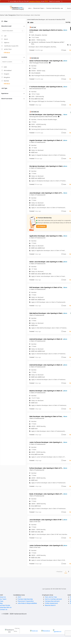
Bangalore (7, 77)
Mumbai (6, 81)
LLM (5, 36)
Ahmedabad (7, 70)
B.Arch (6, 39)
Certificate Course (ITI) (11, 46)
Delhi (5, 67)
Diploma (6, 42)
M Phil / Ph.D (7, 49)
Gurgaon (6, 74)
